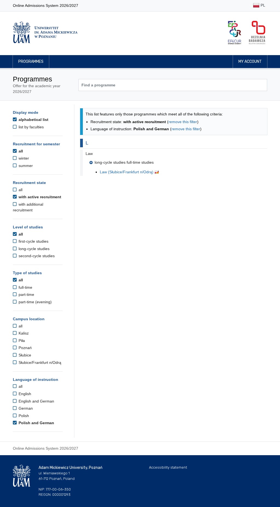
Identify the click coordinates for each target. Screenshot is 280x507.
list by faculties (31, 127)
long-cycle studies (33, 249)
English (24, 394)
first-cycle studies (33, 241)
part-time (26, 294)
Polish (23, 415)
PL (262, 5)
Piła (21, 340)
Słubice (24, 355)
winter (23, 158)
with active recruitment (39, 197)
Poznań (25, 347)
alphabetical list (33, 119)
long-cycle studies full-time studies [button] (124, 162)
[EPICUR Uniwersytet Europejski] (234, 32)
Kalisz (23, 333)
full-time (25, 287)
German (25, 408)
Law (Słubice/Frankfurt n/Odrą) (127, 172)
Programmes (30, 61)
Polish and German (36, 423)
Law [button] (89, 153)
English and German (36, 401)
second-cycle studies (36, 256)
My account (250, 61)
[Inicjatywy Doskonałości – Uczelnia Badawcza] (257, 32)
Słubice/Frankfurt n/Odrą (39, 362)
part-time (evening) (35, 302)
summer (25, 165)
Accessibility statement (168, 467)
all (20, 151)
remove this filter (182, 122)
